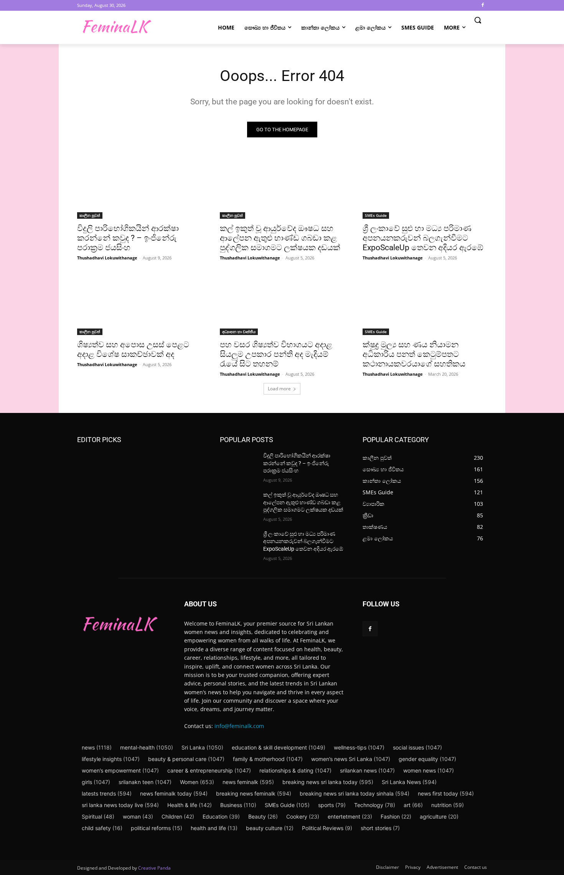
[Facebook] (482, 5)
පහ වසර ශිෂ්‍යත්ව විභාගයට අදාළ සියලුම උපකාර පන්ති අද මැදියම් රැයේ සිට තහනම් (276, 354)
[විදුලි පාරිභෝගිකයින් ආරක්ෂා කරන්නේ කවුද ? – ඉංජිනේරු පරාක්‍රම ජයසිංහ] (139, 188)
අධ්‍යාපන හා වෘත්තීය (239, 331)
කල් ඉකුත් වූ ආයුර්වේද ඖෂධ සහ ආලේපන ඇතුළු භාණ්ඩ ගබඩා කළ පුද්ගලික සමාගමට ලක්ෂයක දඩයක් (280, 238)
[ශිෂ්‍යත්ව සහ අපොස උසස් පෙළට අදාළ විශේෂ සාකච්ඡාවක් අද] (139, 304)
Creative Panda (154, 868)
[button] (477, 20)
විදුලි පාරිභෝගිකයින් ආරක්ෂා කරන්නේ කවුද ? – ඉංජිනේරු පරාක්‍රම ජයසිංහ (128, 238)
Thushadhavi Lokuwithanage (107, 258)
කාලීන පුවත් (89, 215)
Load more (279, 388)
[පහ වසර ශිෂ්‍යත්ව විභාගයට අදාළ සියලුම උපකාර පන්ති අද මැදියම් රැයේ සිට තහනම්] (282, 304)
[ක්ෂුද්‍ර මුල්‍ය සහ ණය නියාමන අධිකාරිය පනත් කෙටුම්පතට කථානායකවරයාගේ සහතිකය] (425, 304)
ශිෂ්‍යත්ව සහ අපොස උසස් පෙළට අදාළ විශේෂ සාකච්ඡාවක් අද (133, 349)
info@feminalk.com (239, 726)
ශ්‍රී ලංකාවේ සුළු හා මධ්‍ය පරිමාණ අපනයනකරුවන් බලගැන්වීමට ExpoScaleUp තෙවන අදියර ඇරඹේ (423, 238)
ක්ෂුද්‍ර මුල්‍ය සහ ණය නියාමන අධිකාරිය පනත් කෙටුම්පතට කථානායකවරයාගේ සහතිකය (414, 354)
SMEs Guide (376, 215)
